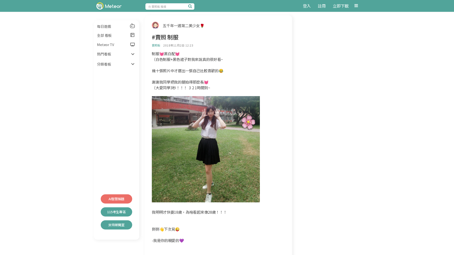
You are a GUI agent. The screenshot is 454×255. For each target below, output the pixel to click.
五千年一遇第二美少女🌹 (183, 25)
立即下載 (341, 6)
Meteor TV (105, 44)
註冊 (322, 6)
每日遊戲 (104, 26)
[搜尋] (191, 6)
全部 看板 (104, 35)
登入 (307, 6)
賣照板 (156, 45)
